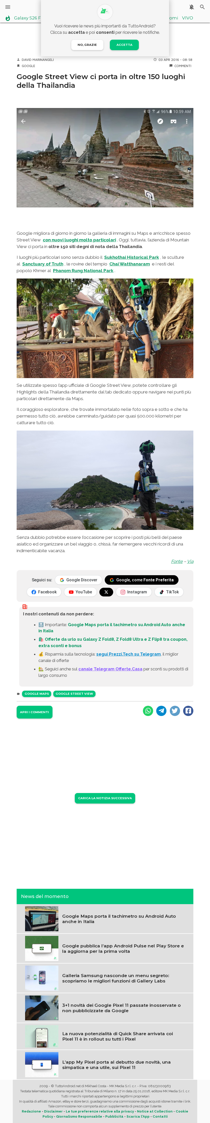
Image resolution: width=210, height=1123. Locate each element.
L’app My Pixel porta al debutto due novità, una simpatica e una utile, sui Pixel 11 (116, 1064)
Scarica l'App (138, 1116)
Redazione (31, 1111)
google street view (74, 694)
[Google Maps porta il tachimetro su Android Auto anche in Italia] (41, 918)
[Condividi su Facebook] (188, 711)
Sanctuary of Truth (42, 263)
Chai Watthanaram (129, 263)
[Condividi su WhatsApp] (148, 711)
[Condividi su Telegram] (161, 711)
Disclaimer (53, 1111)
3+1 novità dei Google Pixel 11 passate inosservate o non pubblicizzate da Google (121, 1007)
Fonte (177, 561)
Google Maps (37, 694)
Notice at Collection (155, 1111)
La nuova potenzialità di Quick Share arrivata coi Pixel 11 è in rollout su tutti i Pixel (117, 1036)
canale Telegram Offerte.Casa (110, 668)
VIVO (187, 18)
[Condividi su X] (175, 711)
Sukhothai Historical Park (131, 257)
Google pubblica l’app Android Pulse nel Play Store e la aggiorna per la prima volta (123, 948)
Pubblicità (114, 1116)
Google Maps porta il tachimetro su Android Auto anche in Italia (119, 918)
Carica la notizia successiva (105, 798)
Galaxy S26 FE (29, 18)
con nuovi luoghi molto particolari (79, 239)
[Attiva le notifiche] (191, 7)
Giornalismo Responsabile (79, 1116)
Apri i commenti (34, 712)
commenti (182, 66)
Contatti (160, 1116)
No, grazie (87, 45)
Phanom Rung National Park (83, 270)
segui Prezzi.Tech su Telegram (128, 654)
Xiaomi (170, 18)
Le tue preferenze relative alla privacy (100, 1111)
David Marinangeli (38, 60)
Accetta (124, 45)
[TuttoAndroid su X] (106, 592)
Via (190, 561)
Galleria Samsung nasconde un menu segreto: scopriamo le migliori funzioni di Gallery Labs (115, 978)
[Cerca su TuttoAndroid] (202, 7)
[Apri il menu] (8, 7)
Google (28, 66)
